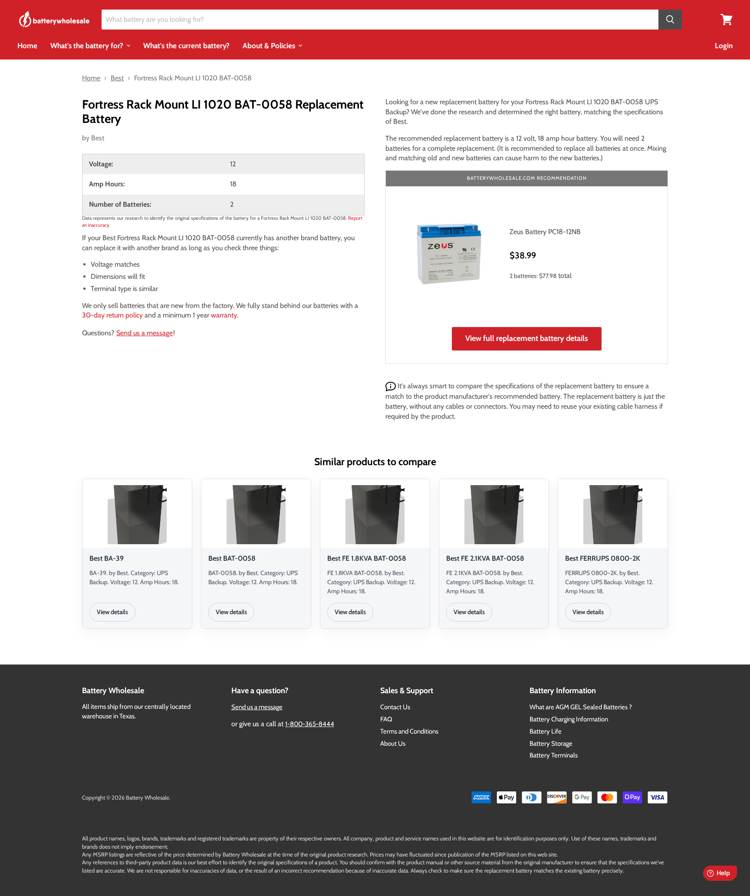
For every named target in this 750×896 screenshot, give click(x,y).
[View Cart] (726, 19)
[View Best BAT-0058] (256, 514)
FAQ (386, 719)
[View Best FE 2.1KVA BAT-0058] (494, 514)
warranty (224, 315)
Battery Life (546, 731)
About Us (392, 743)
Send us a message (144, 333)
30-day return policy (112, 315)
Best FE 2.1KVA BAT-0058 (485, 558)
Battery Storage (551, 743)
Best (97, 138)
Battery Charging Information (569, 719)
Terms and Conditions (409, 731)
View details (112, 612)
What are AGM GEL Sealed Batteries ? (581, 707)
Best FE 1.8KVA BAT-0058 (366, 558)
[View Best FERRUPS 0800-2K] (612, 514)
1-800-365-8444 (309, 724)
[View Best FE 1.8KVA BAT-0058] (375, 514)
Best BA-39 (106, 558)
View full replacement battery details (526, 338)
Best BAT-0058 (232, 558)
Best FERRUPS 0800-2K (602, 558)
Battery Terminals (554, 755)
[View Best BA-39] (137, 514)
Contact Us (395, 707)
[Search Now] (670, 20)
